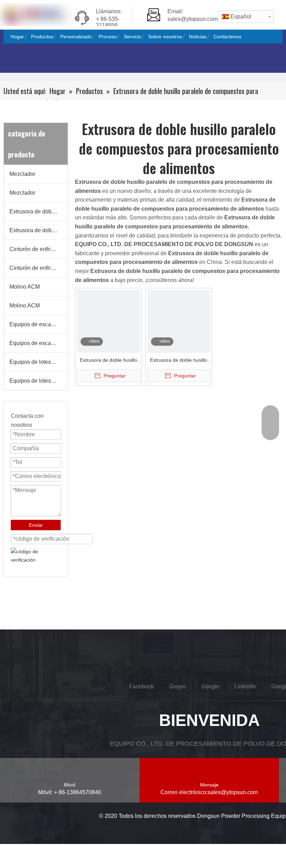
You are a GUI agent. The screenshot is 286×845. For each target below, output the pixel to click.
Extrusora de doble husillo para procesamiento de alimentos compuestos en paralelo (108, 361)
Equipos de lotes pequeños (38, 362)
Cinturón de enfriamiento (38, 249)
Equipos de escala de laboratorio (38, 324)
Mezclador (22, 174)
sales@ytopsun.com (192, 19)
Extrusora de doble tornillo (38, 211)
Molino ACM (24, 287)
